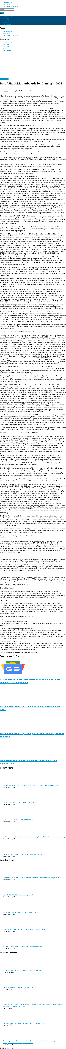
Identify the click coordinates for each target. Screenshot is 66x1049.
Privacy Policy (7, 2)
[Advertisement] (33, 65)
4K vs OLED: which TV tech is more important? (18, 895)
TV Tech (6, 19)
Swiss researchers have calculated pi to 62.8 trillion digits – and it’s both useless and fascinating (34, 837)
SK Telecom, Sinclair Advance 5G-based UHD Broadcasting (22, 912)
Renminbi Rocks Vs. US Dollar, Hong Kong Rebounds (20, 987)
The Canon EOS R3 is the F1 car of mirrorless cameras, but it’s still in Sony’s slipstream (31, 785)
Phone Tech (7, 24)
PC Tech (6, 20)
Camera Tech (7, 22)
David (6, 91)
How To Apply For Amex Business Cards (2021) (18, 820)
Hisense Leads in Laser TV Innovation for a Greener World (22, 970)
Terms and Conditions (10, 6)
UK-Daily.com (9, 1048)
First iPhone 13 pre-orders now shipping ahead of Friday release (24, 929)
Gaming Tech (7, 17)
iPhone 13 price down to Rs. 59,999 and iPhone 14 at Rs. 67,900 (23, 1024)
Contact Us (6, 4)
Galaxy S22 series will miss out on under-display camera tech (22, 854)
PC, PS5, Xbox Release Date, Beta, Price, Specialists (19, 802)
